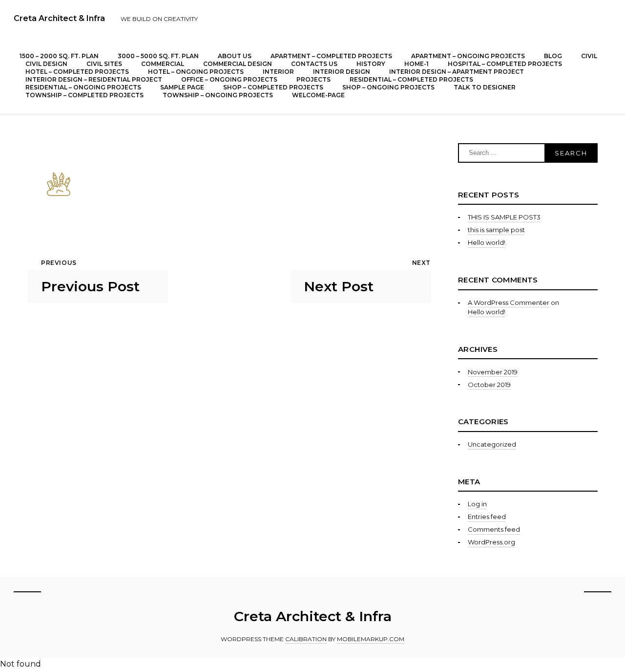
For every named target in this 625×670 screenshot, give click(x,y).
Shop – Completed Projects (273, 87)
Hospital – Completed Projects (505, 63)
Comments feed (494, 529)
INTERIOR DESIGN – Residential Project (93, 79)
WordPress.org (491, 542)
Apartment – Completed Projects (331, 56)
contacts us (314, 63)
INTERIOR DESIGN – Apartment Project (456, 71)
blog (553, 56)
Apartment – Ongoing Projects (468, 56)
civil (589, 56)
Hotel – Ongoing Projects (196, 71)
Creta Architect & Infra (59, 18)
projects (313, 79)
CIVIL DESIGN (46, 63)
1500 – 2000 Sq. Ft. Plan (59, 56)
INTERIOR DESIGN (341, 71)
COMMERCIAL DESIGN (237, 63)
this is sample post (496, 230)
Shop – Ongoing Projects (388, 87)
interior (278, 71)
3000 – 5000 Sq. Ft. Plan (158, 56)
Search (571, 153)
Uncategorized (492, 444)
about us (234, 56)
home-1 (416, 63)
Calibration (306, 639)
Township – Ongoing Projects (218, 95)
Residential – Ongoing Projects (83, 87)
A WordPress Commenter (508, 302)
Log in (477, 504)
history (370, 63)
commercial (162, 63)
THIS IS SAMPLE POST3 (504, 217)
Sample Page (182, 87)
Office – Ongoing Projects (229, 79)
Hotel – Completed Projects (77, 71)
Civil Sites (104, 63)
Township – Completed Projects (84, 95)
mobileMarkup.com (370, 639)
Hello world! (486, 242)
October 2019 (489, 385)
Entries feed (487, 516)
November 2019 (493, 372)
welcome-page (318, 95)
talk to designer (485, 87)
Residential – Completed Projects (411, 79)
